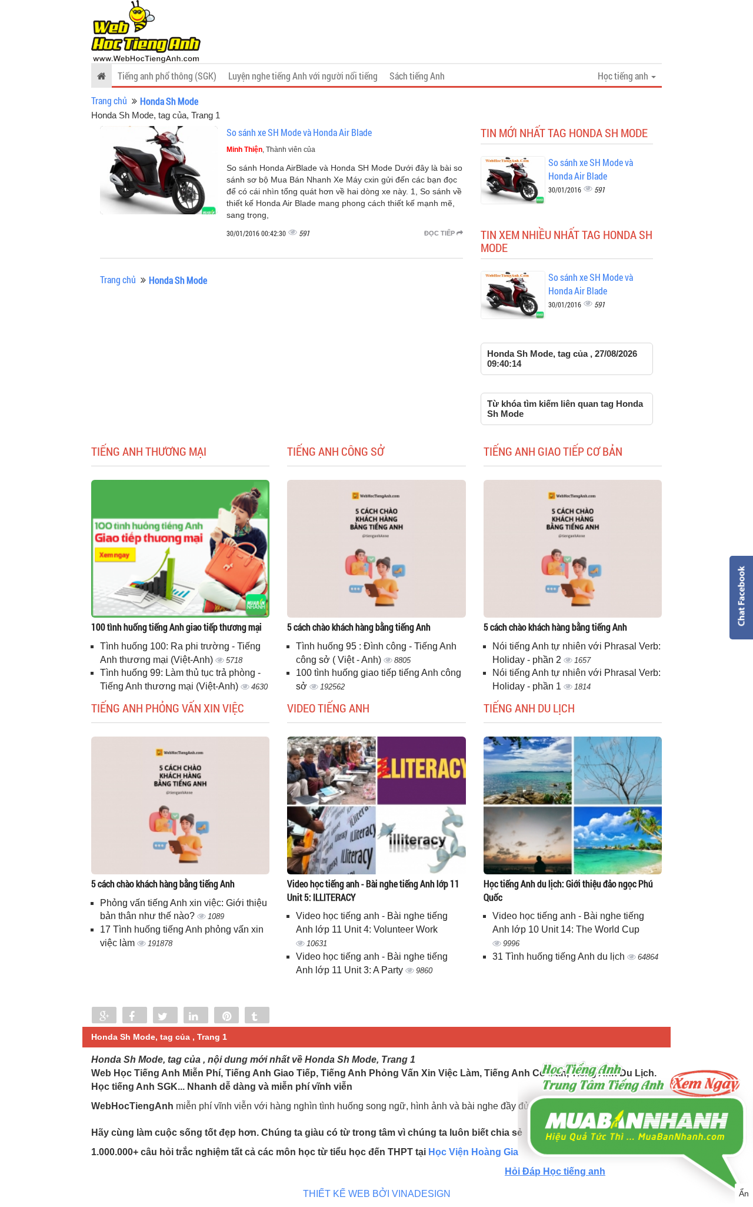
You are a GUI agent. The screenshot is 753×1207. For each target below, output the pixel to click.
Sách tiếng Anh (417, 75)
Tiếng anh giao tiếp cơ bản (553, 451)
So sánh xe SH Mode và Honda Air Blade (299, 132)
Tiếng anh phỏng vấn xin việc (167, 707)
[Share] (104, 1016)
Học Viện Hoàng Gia (473, 1152)
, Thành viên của (270, 149)
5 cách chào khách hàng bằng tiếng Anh (359, 627)
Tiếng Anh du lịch (529, 707)
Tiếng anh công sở (335, 451)
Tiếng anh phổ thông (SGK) (167, 75)
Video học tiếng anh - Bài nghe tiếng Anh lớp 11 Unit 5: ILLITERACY (373, 890)
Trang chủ (109, 100)
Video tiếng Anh (328, 707)
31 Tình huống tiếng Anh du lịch (559, 956)
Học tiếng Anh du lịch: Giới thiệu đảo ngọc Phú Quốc (568, 890)
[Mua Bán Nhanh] (635, 1093)
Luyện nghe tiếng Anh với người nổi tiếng (303, 75)
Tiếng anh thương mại (148, 451)
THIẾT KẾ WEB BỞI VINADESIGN (377, 1194)
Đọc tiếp (440, 233)
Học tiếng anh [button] (624, 75)
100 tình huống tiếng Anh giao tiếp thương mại (176, 627)
